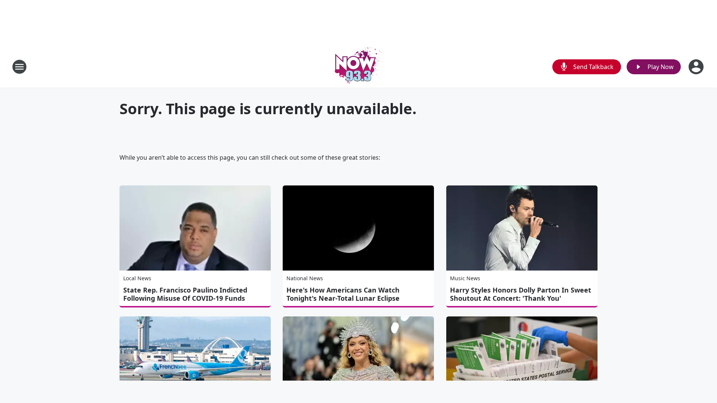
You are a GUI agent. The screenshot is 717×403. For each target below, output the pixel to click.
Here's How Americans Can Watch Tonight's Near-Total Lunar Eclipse (343, 294)
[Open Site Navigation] (19, 66)
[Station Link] (358, 66)
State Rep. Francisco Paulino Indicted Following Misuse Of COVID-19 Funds (185, 294)
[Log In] (697, 66)
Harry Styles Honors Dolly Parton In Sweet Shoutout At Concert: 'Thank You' (520, 294)
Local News (137, 278)
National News (304, 278)
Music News (465, 278)
